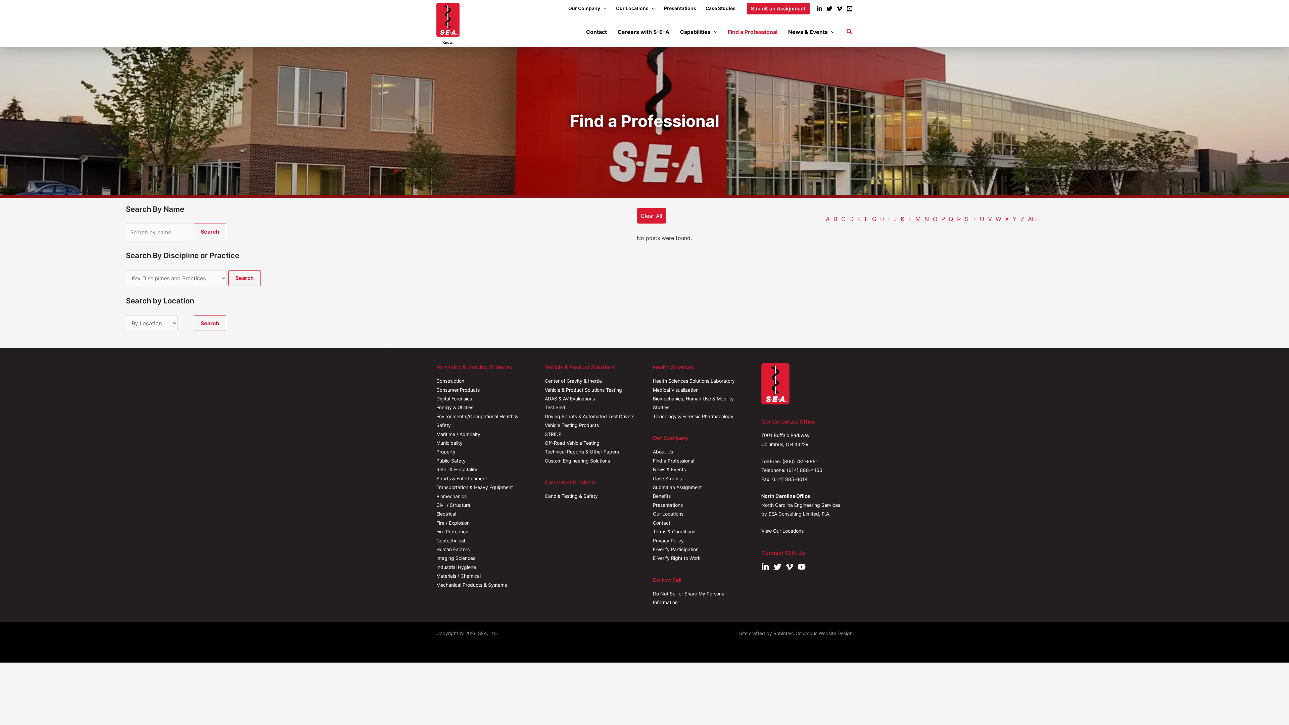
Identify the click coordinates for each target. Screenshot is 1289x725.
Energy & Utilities (454, 407)
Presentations (668, 505)
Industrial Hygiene (456, 567)
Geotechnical (450, 540)
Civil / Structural (453, 505)
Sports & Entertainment (461, 478)
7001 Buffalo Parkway (785, 435)
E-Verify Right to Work (677, 558)
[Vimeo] (840, 9)
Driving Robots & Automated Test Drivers (589, 416)
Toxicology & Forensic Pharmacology (693, 416)
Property (446, 451)
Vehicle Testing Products (572, 425)
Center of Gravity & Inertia (573, 381)
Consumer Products (458, 390)
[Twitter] (829, 9)
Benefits (662, 496)
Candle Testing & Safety (571, 496)
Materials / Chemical (458, 576)
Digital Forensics (454, 398)
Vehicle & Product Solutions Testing (583, 390)
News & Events (669, 469)
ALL (1033, 219)
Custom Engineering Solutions (577, 461)
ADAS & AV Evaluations (570, 398)
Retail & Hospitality (456, 469)
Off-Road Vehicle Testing (572, 443)
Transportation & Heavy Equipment (474, 487)
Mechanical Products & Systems (471, 585)
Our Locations (668, 514)
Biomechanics (451, 496)
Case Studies (667, 478)
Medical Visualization (676, 390)
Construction (450, 381)
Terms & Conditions (674, 531)
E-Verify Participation (676, 549)
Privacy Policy (668, 540)
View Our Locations (782, 531)
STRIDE (553, 434)
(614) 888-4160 (804, 470)
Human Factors (453, 549)
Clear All (651, 215)
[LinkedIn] (819, 9)
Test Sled (555, 407)
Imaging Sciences (455, 558)
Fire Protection (452, 531)
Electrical (446, 514)
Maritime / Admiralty (458, 434)
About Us (663, 451)
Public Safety (451, 461)
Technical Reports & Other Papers (582, 451)
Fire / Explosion (453, 523)
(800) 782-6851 (800, 461)
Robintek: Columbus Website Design (813, 633)
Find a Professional (673, 461)
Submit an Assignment (677, 487)
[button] (603, 8)
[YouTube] (850, 9)
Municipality (449, 443)
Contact (661, 523)
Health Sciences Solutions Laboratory (694, 381)
